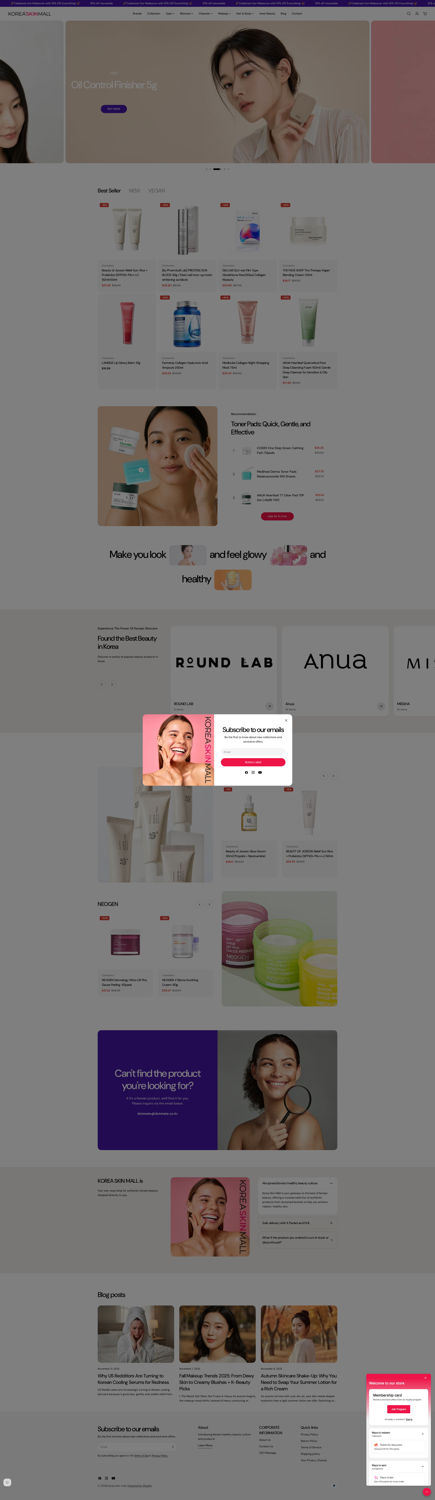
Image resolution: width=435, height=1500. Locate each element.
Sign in (409, 1419)
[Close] (286, 720)
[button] (398, 1434)
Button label (253, 762)
